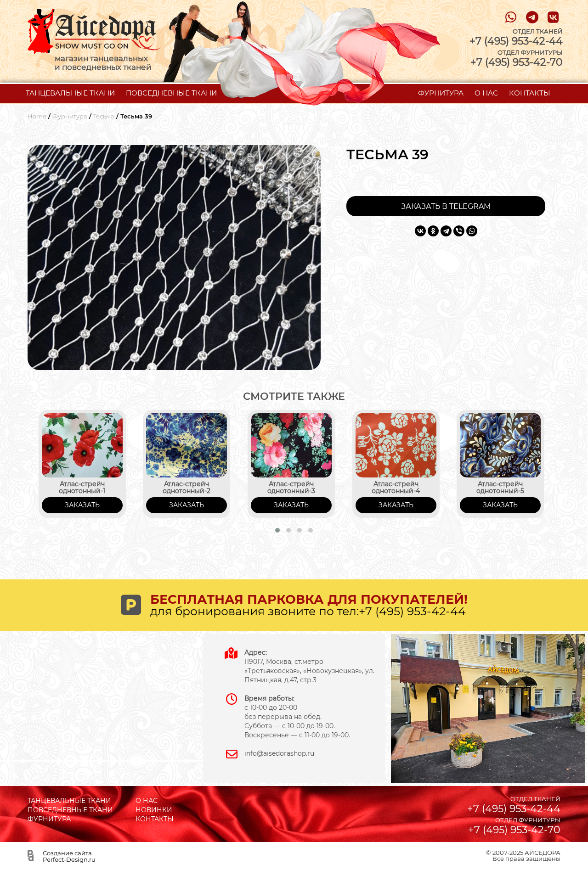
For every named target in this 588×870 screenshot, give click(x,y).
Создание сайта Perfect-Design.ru (69, 856)
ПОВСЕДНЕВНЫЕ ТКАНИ (171, 93)
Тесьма (103, 116)
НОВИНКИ (154, 810)
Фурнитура (69, 116)
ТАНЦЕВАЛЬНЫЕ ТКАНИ (70, 93)
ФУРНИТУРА (441, 93)
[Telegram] (446, 230)
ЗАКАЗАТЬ (82, 505)
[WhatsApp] (471, 230)
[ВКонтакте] (420, 230)
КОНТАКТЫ (529, 93)
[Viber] (458, 230)
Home (37, 116)
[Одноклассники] (433, 230)
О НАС (486, 93)
